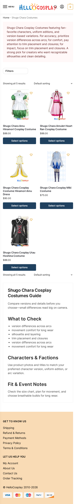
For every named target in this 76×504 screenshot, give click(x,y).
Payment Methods (14, 438)
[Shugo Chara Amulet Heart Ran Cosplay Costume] (56, 104)
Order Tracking (12, 478)
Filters (9, 70)
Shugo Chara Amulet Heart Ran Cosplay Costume (56, 127)
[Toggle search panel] (55, 7)
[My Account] (62, 7)
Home (6, 17)
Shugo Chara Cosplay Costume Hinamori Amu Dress (17, 191)
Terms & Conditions (15, 448)
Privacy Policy (12, 443)
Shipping (8, 427)
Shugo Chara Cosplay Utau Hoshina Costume (19, 254)
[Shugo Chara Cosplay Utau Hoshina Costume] (19, 231)
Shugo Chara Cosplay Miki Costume (55, 189)
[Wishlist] (31, 93)
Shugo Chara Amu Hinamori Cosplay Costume (19, 127)
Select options (19, 140)
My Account (10, 463)
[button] (70, 7)
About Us (9, 468)
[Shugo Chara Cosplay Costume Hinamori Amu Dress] (19, 166)
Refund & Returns (14, 432)
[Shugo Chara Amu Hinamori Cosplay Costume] (19, 104)
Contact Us (10, 473)
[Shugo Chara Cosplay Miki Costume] (56, 166)
